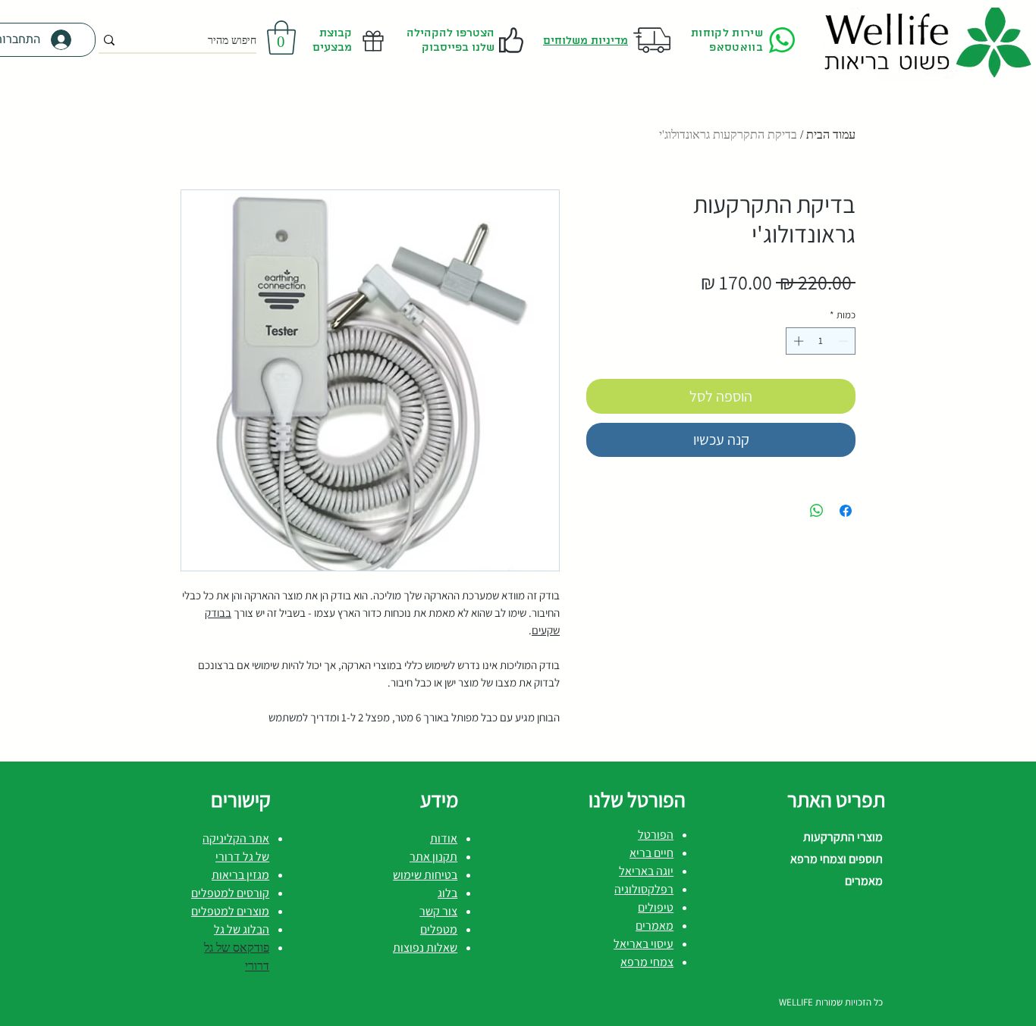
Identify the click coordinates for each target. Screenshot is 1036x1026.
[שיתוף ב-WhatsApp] (817, 511)
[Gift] (373, 40)
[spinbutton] (821, 341)
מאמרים (864, 881)
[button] (281, 37)
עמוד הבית (830, 134)
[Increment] (797, 341)
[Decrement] (845, 341)
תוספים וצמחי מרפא (836, 859)
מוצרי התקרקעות (843, 837)
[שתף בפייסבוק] (846, 511)
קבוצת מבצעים (330, 41)
